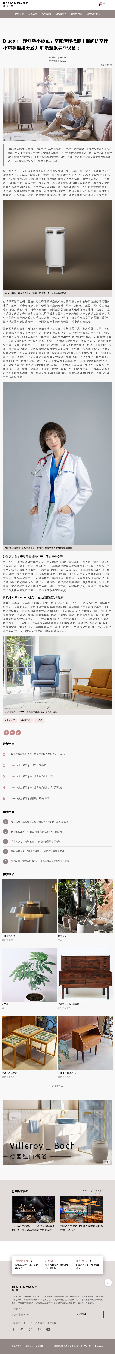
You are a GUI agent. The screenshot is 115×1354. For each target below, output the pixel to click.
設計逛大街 (76, 14)
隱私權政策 (16, 1346)
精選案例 (19, 14)
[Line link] (22, 1330)
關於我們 (16, 1323)
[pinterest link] (39, 1330)
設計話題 (46, 14)
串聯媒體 (51, 1323)
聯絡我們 (39, 1323)
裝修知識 (32, 14)
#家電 (39, 720)
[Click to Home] (15, 5)
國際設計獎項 (93, 14)
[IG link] (30, 1330)
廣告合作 (28, 1323)
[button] (94, 1191)
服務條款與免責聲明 (34, 1346)
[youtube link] (48, 1330)
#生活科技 (10, 720)
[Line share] (12, 732)
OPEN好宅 (60, 14)
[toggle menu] (111, 5)
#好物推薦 (25, 720)
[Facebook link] (13, 1330)
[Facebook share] (6, 732)
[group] (33, 1212)
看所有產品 (57, 1086)
